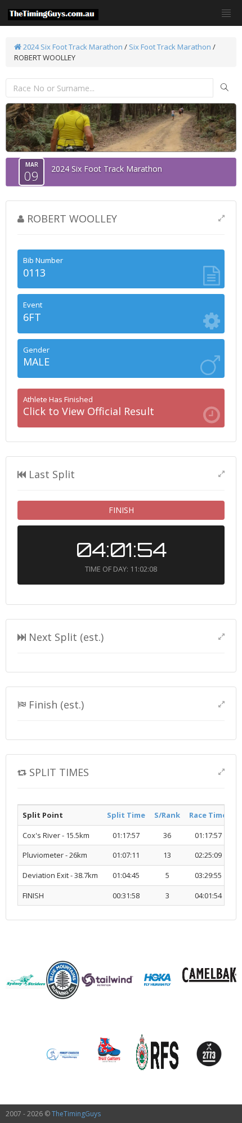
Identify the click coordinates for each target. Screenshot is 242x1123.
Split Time (126, 815)
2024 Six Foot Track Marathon (72, 47)
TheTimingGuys (76, 1113)
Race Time (208, 815)
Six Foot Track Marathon (170, 47)
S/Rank (167, 815)
